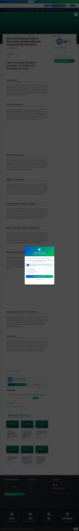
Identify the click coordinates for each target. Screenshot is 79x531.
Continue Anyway (39, 279)
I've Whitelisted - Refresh (40, 276)
